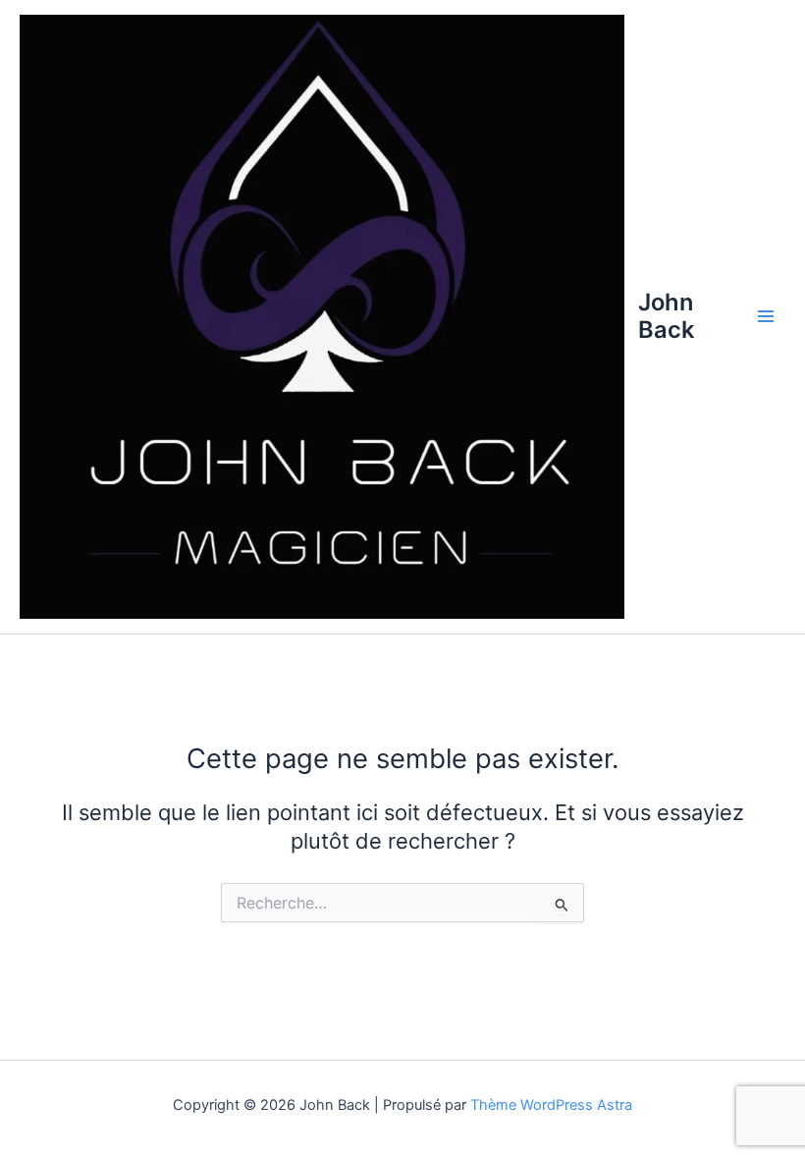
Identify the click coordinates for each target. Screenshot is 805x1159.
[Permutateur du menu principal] (765, 316)
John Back (666, 316)
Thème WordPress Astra (551, 1105)
